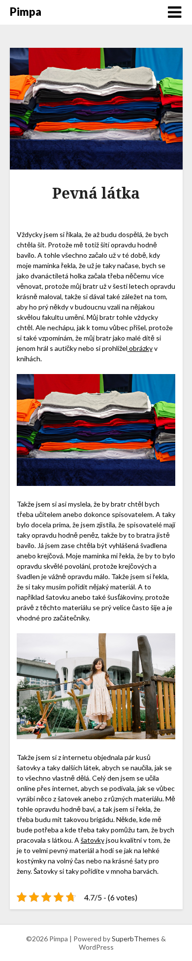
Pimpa (25, 11)
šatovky (92, 840)
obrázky (140, 348)
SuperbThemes (136, 938)
